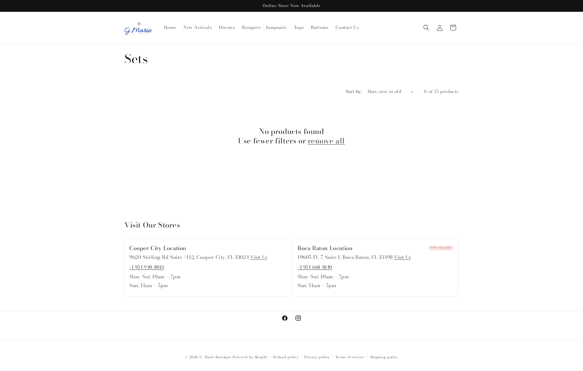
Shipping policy (384, 357)
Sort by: (354, 91)
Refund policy (285, 357)
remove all (326, 141)
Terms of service (350, 357)
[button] (426, 27)
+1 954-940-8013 (146, 267)
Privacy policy (317, 357)
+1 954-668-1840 (315, 267)
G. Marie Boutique (215, 357)
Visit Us (259, 257)
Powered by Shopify (250, 357)
